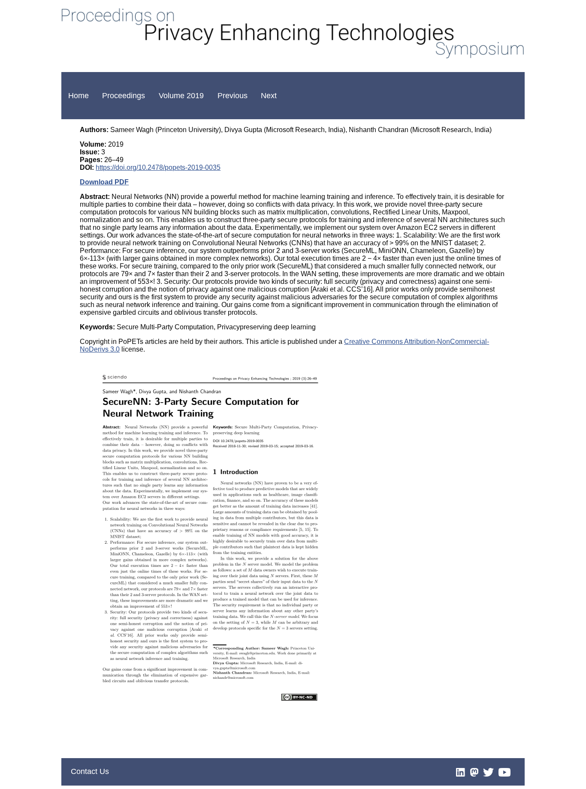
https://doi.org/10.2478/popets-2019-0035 (158, 167)
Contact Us (90, 771)
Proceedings (123, 95)
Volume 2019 (181, 95)
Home (78, 95)
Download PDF (104, 182)
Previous (232, 95)
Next (269, 95)
